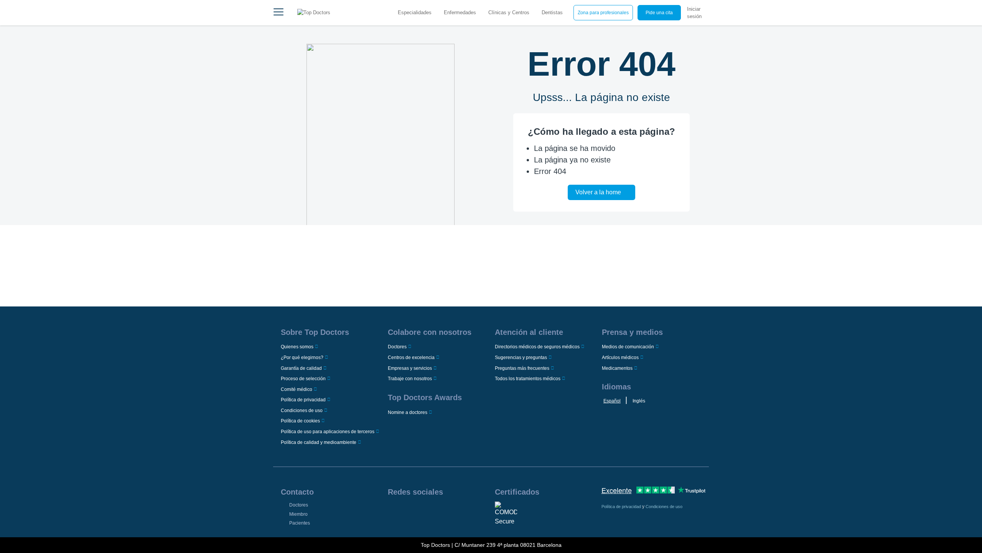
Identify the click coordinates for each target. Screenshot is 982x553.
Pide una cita (659, 12)
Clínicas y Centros (508, 12)
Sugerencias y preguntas (521, 357)
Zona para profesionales (603, 12)
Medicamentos (617, 368)
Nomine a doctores (407, 412)
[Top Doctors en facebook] (393, 511)
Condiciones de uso (302, 410)
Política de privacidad (303, 399)
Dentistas (552, 12)
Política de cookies (300, 421)
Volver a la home (598, 192)
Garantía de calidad (301, 368)
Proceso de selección (303, 378)
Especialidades (415, 12)
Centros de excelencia (411, 357)
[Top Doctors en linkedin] (416, 511)
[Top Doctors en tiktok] (451, 511)
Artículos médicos (620, 357)
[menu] (278, 12)
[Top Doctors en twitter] (428, 511)
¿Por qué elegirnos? (302, 357)
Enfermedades (460, 12)
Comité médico (296, 389)
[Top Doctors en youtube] (440, 511)
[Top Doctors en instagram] (404, 511)
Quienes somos (297, 346)
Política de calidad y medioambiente (318, 442)
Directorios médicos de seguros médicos (537, 346)
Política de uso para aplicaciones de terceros (327, 431)
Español (612, 401)
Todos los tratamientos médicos (527, 378)
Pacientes (299, 523)
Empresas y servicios (410, 368)
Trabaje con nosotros (410, 378)
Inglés (639, 401)
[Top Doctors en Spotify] (464, 511)
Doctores (397, 346)
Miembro (298, 514)
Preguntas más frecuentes (522, 368)
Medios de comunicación (628, 346)
